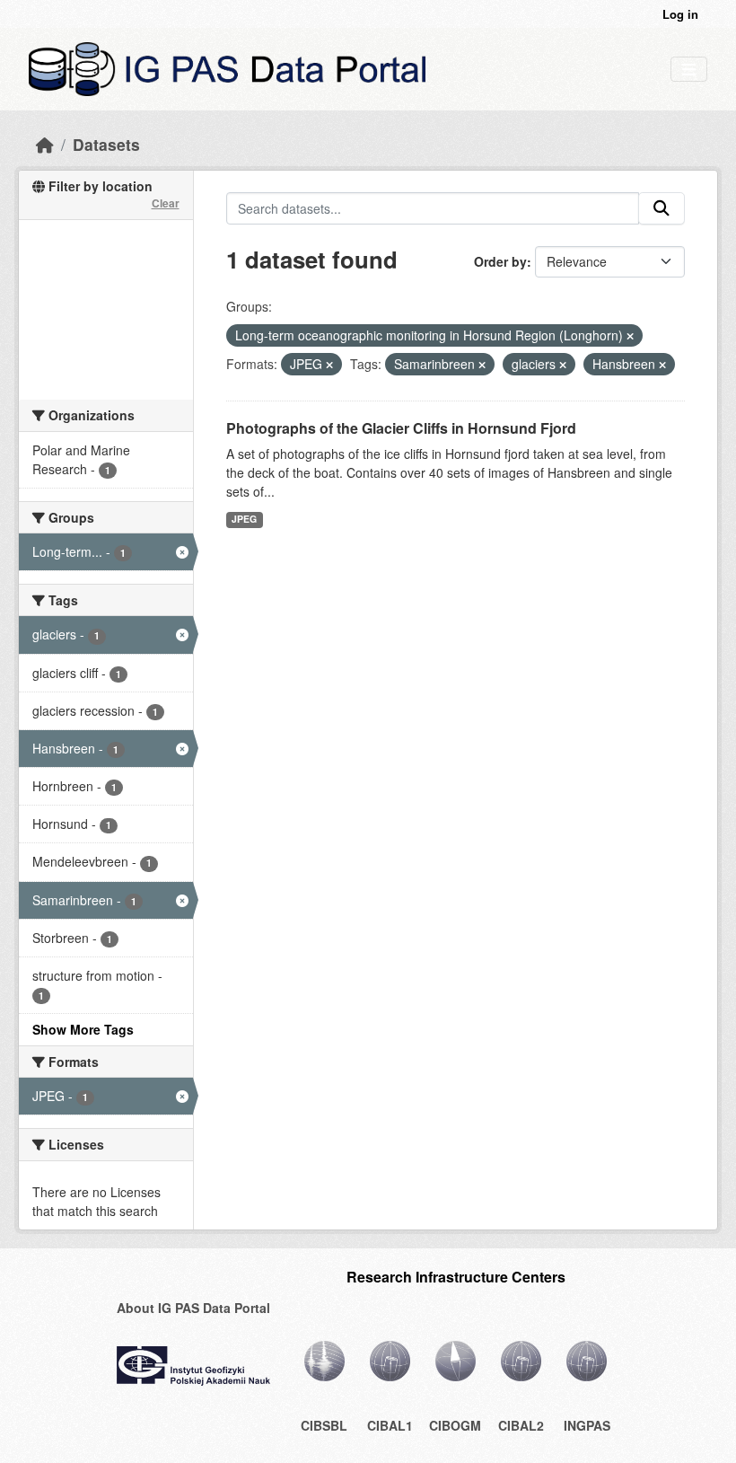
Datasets (106, 144)
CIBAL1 (390, 1425)
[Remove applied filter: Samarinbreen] (482, 364)
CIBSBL (324, 1425)
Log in (680, 13)
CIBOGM (455, 1425)
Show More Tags (83, 1029)
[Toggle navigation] (688, 70)
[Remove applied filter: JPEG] (329, 364)
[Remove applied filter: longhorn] (630, 336)
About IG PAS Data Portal (193, 1308)
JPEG (244, 518)
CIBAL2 (521, 1425)
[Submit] (661, 208)
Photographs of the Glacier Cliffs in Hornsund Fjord (401, 428)
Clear (166, 203)
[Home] (45, 144)
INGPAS (587, 1425)
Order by (500, 261)
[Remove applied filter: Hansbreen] (662, 364)
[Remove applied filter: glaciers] (562, 364)
